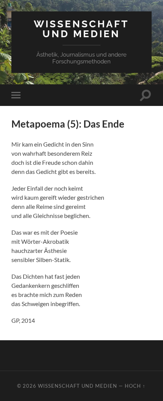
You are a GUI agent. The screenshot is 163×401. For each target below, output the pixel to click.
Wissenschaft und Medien (81, 28)
